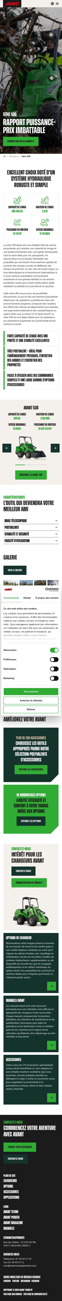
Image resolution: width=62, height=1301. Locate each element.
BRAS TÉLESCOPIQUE (16, 520)
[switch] (54, 659)
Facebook (35, 1281)
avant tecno (10, 1211)
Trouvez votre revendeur (20, 1147)
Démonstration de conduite (20, 141)
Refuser (31, 709)
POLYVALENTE (12, 527)
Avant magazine (13, 1222)
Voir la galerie (15, 570)
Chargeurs (14, 156)
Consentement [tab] (11, 598)
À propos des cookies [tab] (47, 598)
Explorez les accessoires (31, 769)
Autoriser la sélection (31, 700)
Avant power (11, 1217)
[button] (6, 448)
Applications (11, 1197)
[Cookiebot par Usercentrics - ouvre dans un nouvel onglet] (45, 590)
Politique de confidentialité (35, 1294)
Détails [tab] (27, 598)
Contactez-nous (23, 871)
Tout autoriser (31, 691)
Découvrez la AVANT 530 (31, 474)
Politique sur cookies (12, 1294)
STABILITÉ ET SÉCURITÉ (17, 534)
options (8, 1186)
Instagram (25, 1281)
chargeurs (10, 1180)
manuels (8, 1228)
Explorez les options (31, 821)
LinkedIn (7, 1281)
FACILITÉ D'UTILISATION (17, 540)
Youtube (15, 1281)
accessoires (11, 1191)
